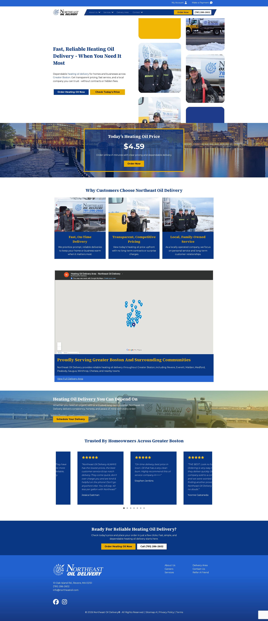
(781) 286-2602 (61, 586)
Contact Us (199, 569)
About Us (93, 12)
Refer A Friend (201, 572)
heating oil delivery (78, 74)
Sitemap (150, 612)
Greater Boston (61, 77)
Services (107, 12)
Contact (136, 12)
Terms (179, 612)
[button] (99, 12)
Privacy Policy (166, 612)
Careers (169, 569)
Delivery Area (123, 12)
